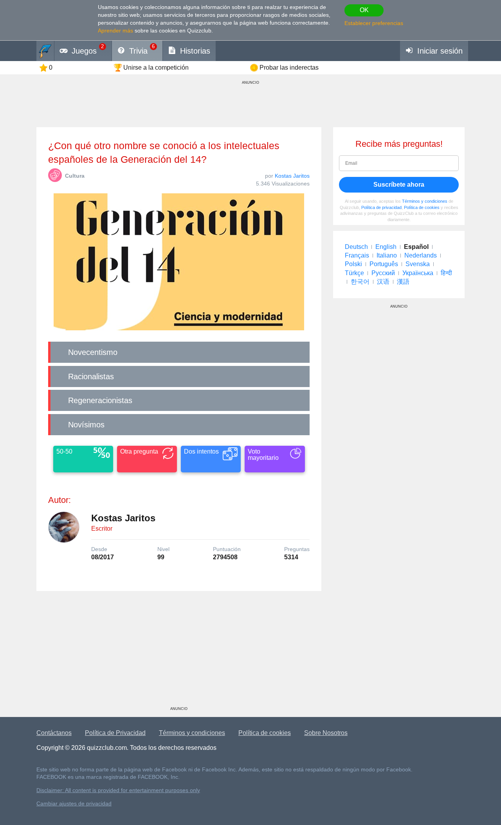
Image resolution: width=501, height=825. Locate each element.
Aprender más (115, 30)
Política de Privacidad (115, 733)
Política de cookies (422, 207)
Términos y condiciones (424, 201)
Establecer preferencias (373, 23)
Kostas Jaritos (292, 176)
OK (364, 10)
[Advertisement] (178, 651)
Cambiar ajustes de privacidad (74, 804)
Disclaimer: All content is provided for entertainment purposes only (118, 790)
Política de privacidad (381, 207)
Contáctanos (54, 733)
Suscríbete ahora (398, 184)
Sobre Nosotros (326, 733)
